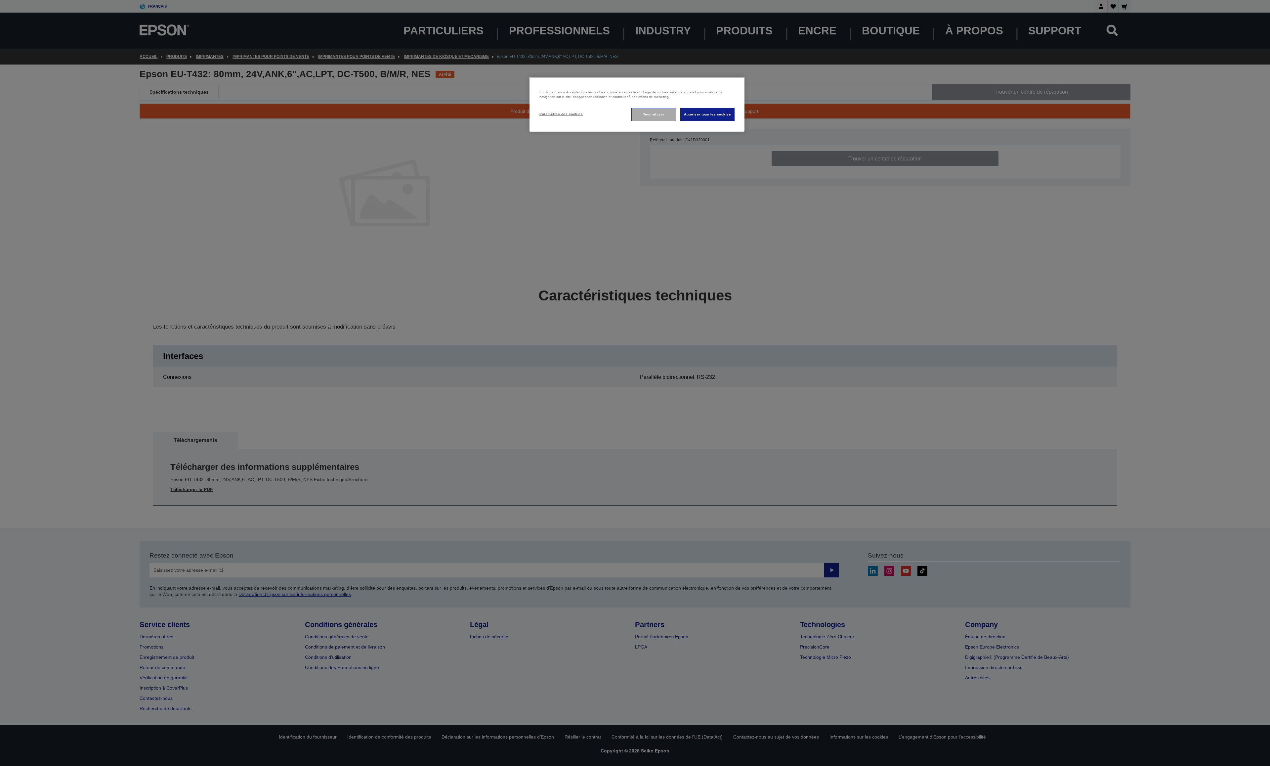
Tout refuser (653, 114)
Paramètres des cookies (561, 114)
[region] (636, 104)
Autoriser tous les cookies (707, 114)
